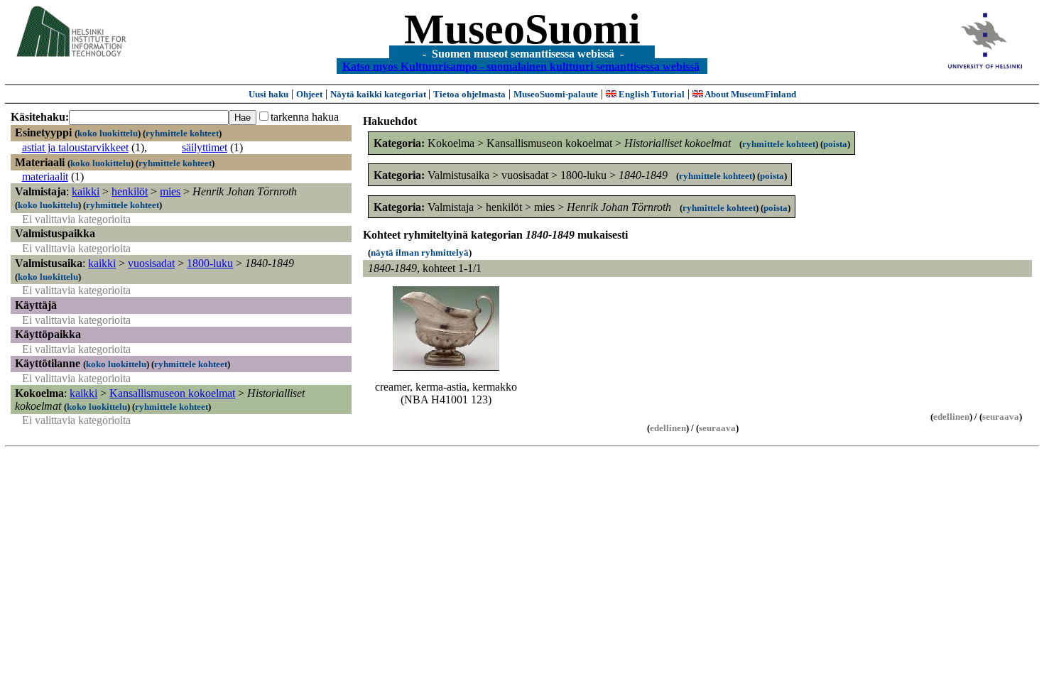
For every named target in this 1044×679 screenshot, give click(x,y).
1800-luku (210, 263)
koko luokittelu (107, 133)
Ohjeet (309, 94)
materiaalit (45, 176)
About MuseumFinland (749, 94)
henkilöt (130, 191)
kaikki (85, 191)
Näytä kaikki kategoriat (379, 94)
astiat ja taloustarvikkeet (75, 147)
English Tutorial (650, 94)
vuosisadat (151, 263)
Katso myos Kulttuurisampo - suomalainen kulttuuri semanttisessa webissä (521, 66)
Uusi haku (268, 94)
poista (835, 143)
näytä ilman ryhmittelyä (420, 252)
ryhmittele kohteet (182, 133)
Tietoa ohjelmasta (469, 94)
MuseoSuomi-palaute (555, 94)
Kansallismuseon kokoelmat (172, 393)
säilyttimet (204, 147)
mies (170, 191)
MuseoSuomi (522, 29)
